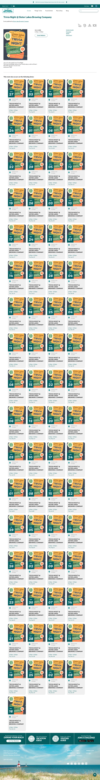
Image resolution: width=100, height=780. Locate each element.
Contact (69, 753)
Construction (71, 755)
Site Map (88, 753)
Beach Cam (5, 6)
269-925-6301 (8, 759)
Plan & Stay (59, 10)
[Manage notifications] (96, 6)
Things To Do (38, 10)
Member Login (90, 750)
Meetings (86, 6)
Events (29, 10)
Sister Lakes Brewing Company (21, 21)
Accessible (79, 755)
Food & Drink (49, 10)
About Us (69, 750)
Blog (67, 10)
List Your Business (14, 741)
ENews (92, 6)
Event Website (41, 35)
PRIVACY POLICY (62, 774)
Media (78, 753)
